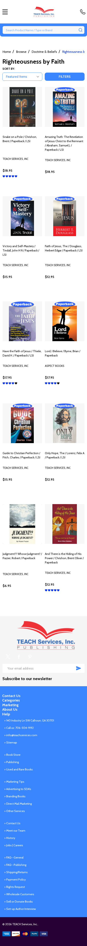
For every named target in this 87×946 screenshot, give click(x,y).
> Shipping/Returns (16, 872)
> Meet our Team (14, 830)
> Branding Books (14, 796)
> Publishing (11, 762)
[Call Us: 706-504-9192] (83, 12)
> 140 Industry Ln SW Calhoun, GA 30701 (29, 720)
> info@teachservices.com (20, 735)
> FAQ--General (13, 857)
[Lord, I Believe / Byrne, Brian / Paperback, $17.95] (64, 321)
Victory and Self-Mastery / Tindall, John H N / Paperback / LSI (21, 250)
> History (9, 838)
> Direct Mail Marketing (18, 803)
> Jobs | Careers (13, 845)
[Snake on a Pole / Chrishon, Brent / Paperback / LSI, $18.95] (22, 107)
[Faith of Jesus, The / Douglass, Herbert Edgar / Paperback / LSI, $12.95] (64, 216)
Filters (65, 77)
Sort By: (8, 69)
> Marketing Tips (14, 781)
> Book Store (12, 755)
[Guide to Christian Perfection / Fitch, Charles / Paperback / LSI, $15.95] (22, 423)
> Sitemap (10, 742)
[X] (7, 656)
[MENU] (5, 11)
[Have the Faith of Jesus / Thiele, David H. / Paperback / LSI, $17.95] (22, 321)
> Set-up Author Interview (20, 909)
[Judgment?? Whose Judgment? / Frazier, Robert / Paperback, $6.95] (22, 524)
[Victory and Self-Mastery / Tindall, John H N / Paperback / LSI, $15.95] (22, 216)
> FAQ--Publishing (15, 865)
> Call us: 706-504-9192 (19, 728)
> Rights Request (14, 887)
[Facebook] (18, 656)
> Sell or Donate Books (18, 901)
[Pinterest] (29, 656)
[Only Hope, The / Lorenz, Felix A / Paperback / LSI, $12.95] (64, 423)
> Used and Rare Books (18, 769)
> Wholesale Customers (19, 894)
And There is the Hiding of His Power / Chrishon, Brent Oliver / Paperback (64, 558)
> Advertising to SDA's (17, 789)
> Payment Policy (15, 879)
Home (6, 52)
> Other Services (14, 811)
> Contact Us (12, 823)
